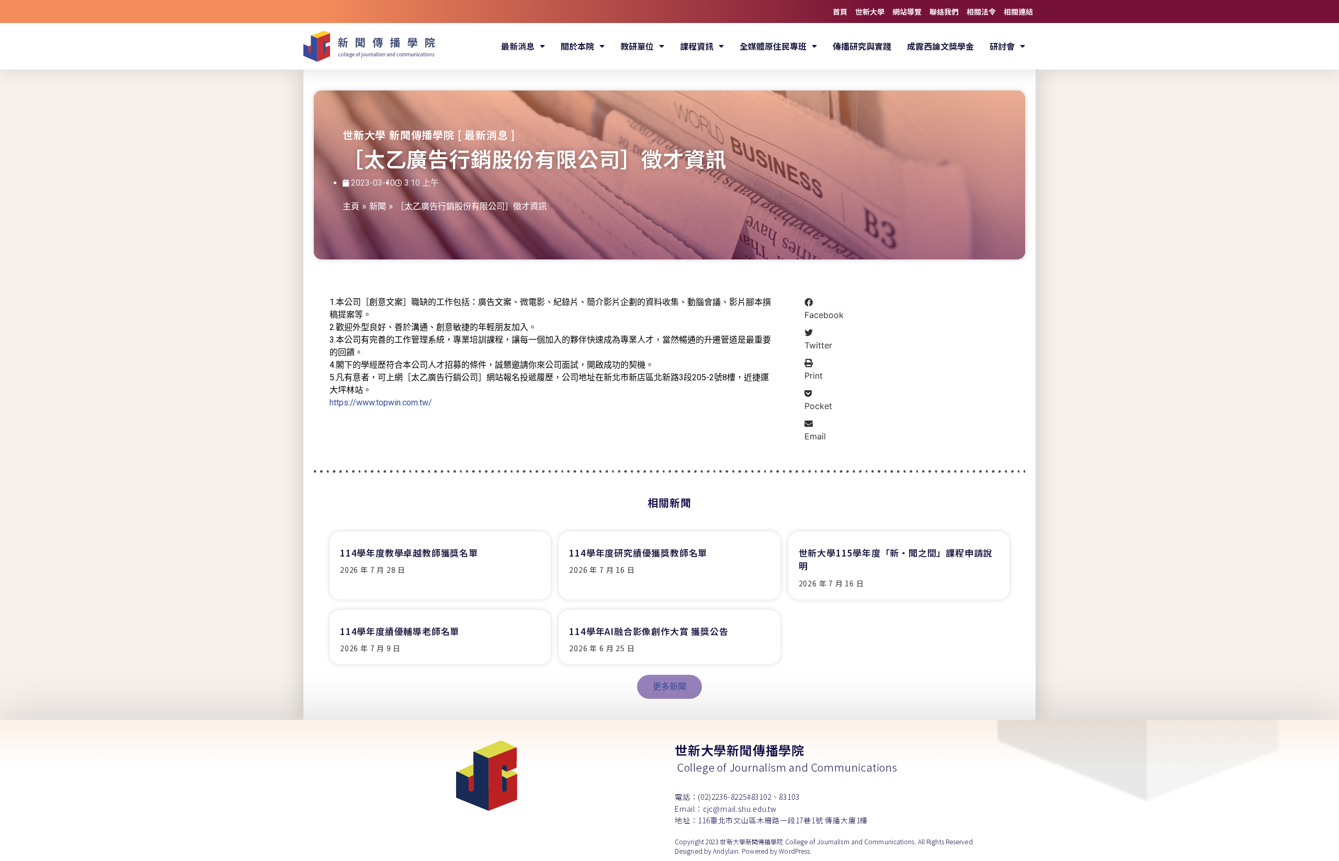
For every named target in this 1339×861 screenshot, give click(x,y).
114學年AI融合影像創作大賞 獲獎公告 (648, 631)
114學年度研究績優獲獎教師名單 (638, 552)
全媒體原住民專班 (773, 46)
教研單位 (637, 46)
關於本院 (577, 46)
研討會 (1002, 46)
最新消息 (518, 46)
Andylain (726, 850)
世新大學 (869, 11)
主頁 (351, 206)
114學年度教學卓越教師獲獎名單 (409, 552)
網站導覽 (907, 11)
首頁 (840, 11)
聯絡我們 (944, 11)
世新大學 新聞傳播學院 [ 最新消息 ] (429, 134)
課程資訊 (696, 46)
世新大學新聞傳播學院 (739, 750)
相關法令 (981, 11)
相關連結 (1018, 11)
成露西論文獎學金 (940, 46)
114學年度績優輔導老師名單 (399, 631)
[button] (904, 308)
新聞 (377, 206)
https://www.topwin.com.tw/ (381, 402)
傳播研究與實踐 (862, 46)
